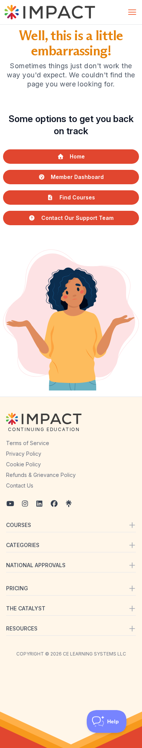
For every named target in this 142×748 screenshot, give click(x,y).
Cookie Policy (23, 464)
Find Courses (77, 197)
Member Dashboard (77, 177)
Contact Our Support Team (77, 218)
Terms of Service (27, 443)
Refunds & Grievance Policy (41, 475)
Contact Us (19, 485)
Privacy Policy (23, 453)
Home (77, 156)
